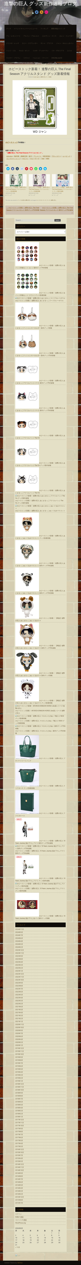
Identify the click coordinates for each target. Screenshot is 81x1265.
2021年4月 (19, 1013)
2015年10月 (19, 1152)
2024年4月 (19, 941)
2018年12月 (19, 1084)
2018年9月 (19, 1093)
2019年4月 (19, 1072)
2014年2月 (19, 1194)
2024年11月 (19, 929)
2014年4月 (19, 1188)
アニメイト (37, 156)
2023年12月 (19, 950)
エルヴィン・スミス (49, 36)
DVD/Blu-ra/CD (56, 58)
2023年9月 (19, 956)
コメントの (21, 1220)
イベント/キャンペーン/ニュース (25, 29)
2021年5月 (19, 1010)
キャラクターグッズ (41, 200)
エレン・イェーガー (66, 36)
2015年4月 (19, 1158)
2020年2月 (19, 1042)
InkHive (20, 1263)
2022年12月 (19, 974)
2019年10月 (19, 1054)
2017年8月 (19, 1132)
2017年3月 (19, 1146)
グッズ (8, 29)
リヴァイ (26, 58)
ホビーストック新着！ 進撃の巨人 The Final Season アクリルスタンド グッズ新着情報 (15, 189)
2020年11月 (19, 1024)
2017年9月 (19, 1129)
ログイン (18, 1214)
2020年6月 (19, 1036)
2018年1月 (19, 1117)
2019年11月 (19, 1051)
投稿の (19, 1217)
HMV (47, 159)
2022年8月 (19, 986)
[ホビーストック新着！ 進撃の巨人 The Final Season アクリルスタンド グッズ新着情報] (16, 180)
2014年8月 (19, 1176)
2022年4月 (19, 998)
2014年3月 (19, 1191)
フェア (18, 1255)
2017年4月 (19, 1143)
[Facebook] (33, 13)
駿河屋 (16, 156)
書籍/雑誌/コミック (58, 29)
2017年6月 (19, 1137)
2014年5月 (19, 1185)
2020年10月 (19, 1027)
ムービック (67, 156)
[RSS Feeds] (42, 13)
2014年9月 (19, 1173)
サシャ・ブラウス (47, 43)
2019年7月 (19, 1063)
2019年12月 (19, 1048)
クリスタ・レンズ (12, 43)
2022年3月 (19, 1001)
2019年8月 (19, 1060)
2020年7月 (19, 1033)
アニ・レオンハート (13, 36)
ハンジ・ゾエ (11, 51)
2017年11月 (19, 1123)
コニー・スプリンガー (30, 43)
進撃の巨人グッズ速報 (45, 77)
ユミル (69, 51)
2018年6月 (19, 1102)
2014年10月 (19, 1170)
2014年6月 (19, 1182)
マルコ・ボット (24, 51)
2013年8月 (19, 1200)
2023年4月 (19, 962)
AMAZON (24, 156)
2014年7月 (19, 1179)
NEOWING (46, 156)
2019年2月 (19, 1078)
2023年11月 (19, 953)
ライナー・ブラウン (13, 58)
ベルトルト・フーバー (41, 58)
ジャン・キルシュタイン (65, 43)
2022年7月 (19, 989)
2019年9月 (19, 1057)
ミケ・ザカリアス (57, 51)
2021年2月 (19, 1018)
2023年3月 (19, 965)
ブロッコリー (56, 156)
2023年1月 (19, 971)
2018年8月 (19, 1096)
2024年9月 (19, 932)
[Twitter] (37, 13)
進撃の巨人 (28, 200)
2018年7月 (19, 1099)
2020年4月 (19, 1039)
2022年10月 (19, 980)
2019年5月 (19, 1069)
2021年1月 (19, 1021)
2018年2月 (19, 1114)
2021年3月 (19, 1016)
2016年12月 (19, 1149)
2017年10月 (19, 1126)
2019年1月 (19, 1081)
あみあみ (9, 156)
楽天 (30, 156)
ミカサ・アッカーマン (41, 51)
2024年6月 (19, 938)
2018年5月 (19, 1105)
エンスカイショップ (13, 159)
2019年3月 (19, 1075)
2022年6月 (19, 992)
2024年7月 (19, 935)
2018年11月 (19, 1087)
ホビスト (25, 159)
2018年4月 (19, 1108)
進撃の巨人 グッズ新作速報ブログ (40, 3)
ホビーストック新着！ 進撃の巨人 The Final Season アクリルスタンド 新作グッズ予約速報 (56, 210)
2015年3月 (19, 1161)
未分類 (23, 200)
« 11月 (17, 1247)
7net (42, 159)
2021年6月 (19, 1007)
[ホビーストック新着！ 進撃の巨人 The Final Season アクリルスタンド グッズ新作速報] (62, 180)
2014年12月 (19, 1164)
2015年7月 (19, 1155)
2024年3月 (19, 944)
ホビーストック (11, 142)
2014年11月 (19, 1167)
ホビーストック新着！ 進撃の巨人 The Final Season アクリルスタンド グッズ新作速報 (62, 189)
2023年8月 (19, 959)
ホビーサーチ (35, 159)
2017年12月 (19, 1120)
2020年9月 (19, 1030)
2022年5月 (19, 995)
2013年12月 (19, 1197)
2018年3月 (19, 1111)
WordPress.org (20, 1223)
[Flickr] (46, 13)
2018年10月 (19, 1090)
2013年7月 (19, 1203)
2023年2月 (19, 968)
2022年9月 (19, 983)
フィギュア (44, 29)
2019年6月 (19, 1066)
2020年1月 (19, 1045)
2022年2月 (19, 1004)
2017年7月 (19, 1135)
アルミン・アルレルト (31, 36)
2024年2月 (19, 947)
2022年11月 (19, 977)
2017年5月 (19, 1140)
